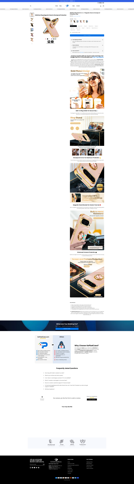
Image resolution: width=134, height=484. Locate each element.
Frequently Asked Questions (73, 465)
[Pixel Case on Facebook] (32, 467)
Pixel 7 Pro (78, 28)
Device (71, 24)
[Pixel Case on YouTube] (34, 467)
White (71, 21)
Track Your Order (71, 463)
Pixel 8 (96, 26)
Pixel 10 (78, 29)
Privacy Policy (89, 466)
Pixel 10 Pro (73, 29)
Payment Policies (89, 465)
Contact (78, 5)
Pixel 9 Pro (80, 26)
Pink (83, 21)
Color (73, 19)
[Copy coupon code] (74, 1)
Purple (80, 21)
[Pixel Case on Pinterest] (38, 467)
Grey (77, 21)
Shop (60, 5)
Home (56, 5)
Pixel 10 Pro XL (94, 28)
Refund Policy (89, 463)
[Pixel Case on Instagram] (30, 467)
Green (87, 21)
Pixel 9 (85, 26)
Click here (82, 52)
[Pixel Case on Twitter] (36, 467)
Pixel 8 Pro (91, 26)
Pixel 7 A (88, 28)
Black (74, 21)
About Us (69, 466)
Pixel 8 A (72, 28)
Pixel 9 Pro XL (73, 26)
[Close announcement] (133, 1)
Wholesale (70, 468)
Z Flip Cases (70, 471)
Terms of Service (89, 468)
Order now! (67, 328)
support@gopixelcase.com (56, 465)
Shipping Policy (89, 462)
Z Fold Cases (70, 470)
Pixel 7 (83, 28)
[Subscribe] (43, 464)
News (73, 5)
